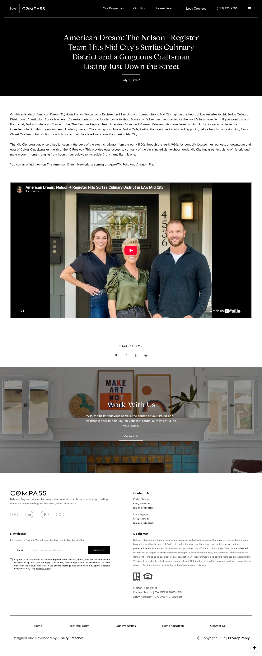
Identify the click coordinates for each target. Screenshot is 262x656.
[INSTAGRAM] (14, 514)
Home (38, 626)
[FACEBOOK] (45, 514)
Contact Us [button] (131, 436)
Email (20, 549)
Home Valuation (173, 626)
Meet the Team (78, 626)
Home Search (165, 8)
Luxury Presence (71, 638)
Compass (217, 539)
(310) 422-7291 (141, 518)
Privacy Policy (43, 568)
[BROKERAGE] (60, 514)
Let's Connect (196, 9)
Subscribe (99, 550)
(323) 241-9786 (227, 8)
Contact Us (218, 626)
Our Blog (139, 8)
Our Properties (113, 8)
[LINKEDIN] (29, 514)
